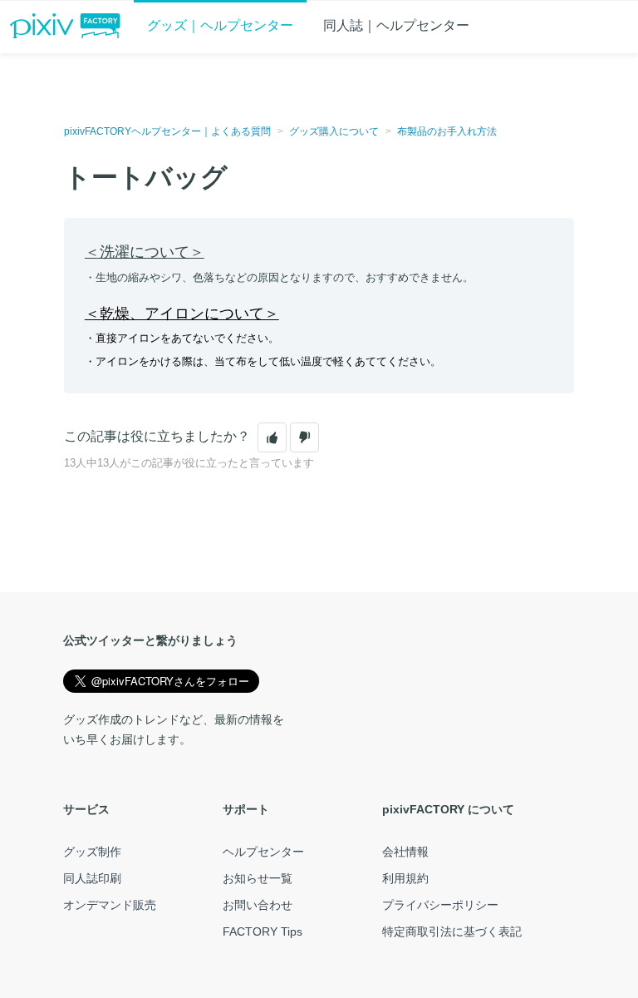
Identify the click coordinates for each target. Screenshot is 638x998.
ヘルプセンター (263, 851)
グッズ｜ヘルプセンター (220, 25)
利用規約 (405, 878)
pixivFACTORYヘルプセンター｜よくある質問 (167, 131)
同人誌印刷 (92, 878)
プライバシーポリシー (440, 905)
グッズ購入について (334, 131)
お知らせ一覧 (257, 878)
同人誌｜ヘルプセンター (396, 25)
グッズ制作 (92, 851)
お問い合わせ (257, 905)
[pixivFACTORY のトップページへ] (65, 25)
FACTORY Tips (262, 931)
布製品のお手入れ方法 (447, 131)
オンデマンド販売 (109, 905)
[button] (272, 437)
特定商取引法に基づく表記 (452, 931)
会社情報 (405, 851)
